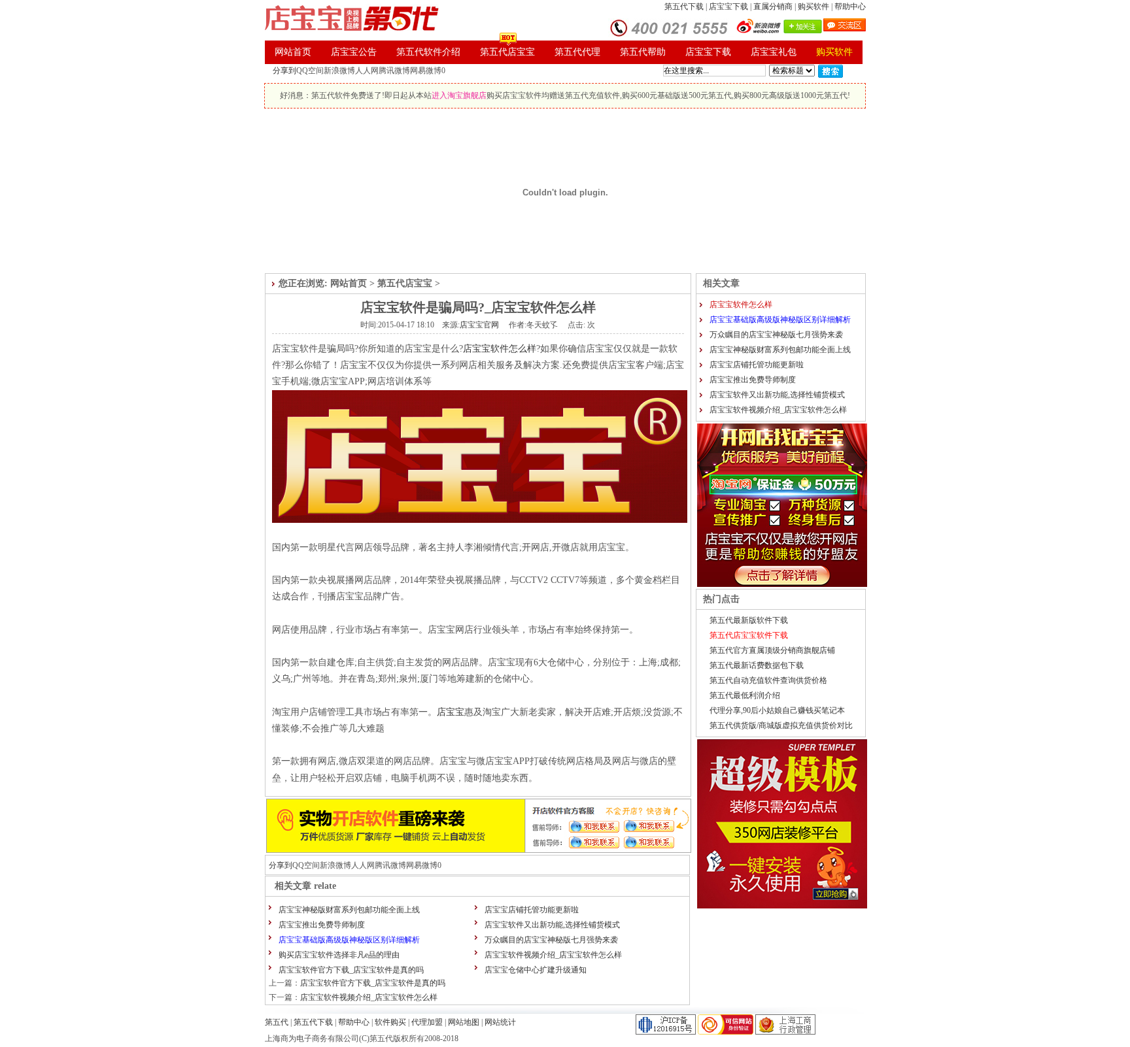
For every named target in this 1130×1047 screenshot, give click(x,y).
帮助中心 (850, 6)
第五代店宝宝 (404, 283)
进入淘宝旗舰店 (459, 95)
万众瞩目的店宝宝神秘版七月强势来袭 (551, 939)
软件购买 (390, 1022)
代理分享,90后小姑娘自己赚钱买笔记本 (777, 710)
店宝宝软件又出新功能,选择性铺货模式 (552, 924)
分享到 (284, 70)
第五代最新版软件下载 (749, 620)
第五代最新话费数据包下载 (757, 665)
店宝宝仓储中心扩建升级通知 (536, 969)
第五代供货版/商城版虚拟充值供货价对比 (781, 725)
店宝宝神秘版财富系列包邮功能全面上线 (349, 909)
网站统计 (500, 1022)
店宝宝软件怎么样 (499, 349)
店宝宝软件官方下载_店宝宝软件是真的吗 (351, 969)
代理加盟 (428, 1022)
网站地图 (463, 1022)
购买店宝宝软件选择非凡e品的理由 (339, 954)
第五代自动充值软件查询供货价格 (768, 680)
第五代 (276, 1022)
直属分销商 (773, 6)
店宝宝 (450, 712)
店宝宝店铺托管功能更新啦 (532, 909)
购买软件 (813, 6)
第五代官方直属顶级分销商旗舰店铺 (772, 650)
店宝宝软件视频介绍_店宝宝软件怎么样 (553, 954)
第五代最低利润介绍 (745, 695)
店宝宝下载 (728, 6)
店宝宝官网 (479, 324)
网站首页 (348, 283)
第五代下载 (684, 6)
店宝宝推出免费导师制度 (322, 924)
